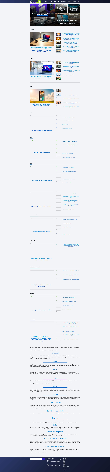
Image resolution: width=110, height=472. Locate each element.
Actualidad (50, 1)
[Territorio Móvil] (35, 1)
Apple (58, 1)
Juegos (31, 137)
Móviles (46, 1)
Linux (78, 1)
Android (55, 1)
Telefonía (69, 1)
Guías (31, 112)
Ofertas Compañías (34, 215)
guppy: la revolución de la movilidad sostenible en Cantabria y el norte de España (53, 461)
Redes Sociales (63, 1)
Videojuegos (74, 1)
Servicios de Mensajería (35, 267)
